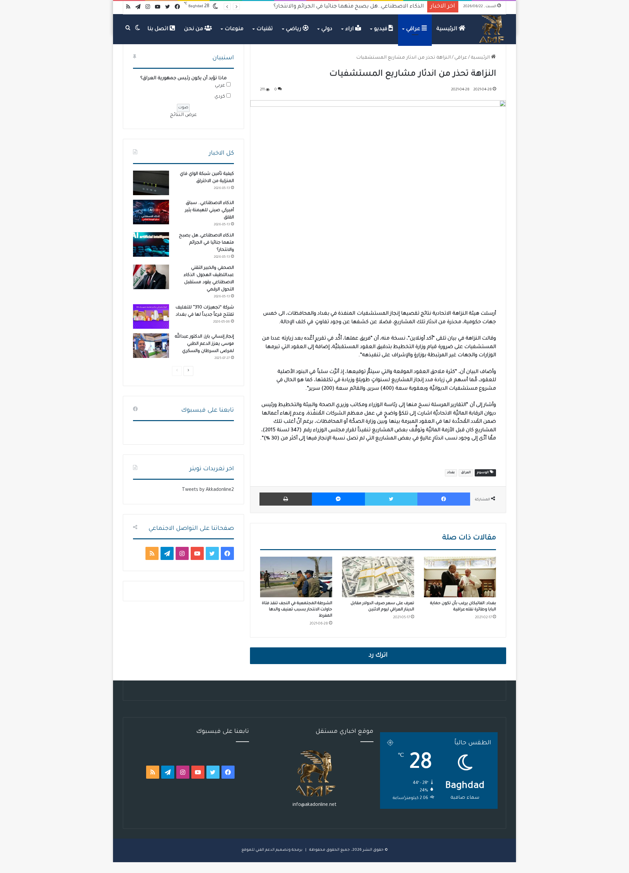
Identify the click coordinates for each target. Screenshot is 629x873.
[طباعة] (285, 499)
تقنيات (265, 29)
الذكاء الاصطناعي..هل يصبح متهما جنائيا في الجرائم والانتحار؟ (206, 242)
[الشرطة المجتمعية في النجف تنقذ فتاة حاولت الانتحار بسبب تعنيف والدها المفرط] (296, 577)
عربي (220, 85)
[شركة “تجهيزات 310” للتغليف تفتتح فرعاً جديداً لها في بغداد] (151, 316)
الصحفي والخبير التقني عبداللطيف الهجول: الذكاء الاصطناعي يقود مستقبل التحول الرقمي (320, 6)
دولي (326, 29)
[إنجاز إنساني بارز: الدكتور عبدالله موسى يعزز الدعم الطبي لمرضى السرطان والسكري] (151, 345)
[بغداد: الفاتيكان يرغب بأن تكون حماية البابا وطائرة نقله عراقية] (460, 577)
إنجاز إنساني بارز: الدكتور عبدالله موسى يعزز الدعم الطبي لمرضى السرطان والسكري (204, 344)
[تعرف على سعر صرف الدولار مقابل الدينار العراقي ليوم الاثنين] (378, 577)
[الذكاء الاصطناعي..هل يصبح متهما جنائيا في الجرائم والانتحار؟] (151, 244)
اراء (350, 29)
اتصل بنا (158, 29)
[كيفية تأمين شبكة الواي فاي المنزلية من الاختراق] (151, 183)
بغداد (451, 472)
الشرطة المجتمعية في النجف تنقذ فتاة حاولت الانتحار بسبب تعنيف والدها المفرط (297, 609)
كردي (220, 97)
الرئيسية (447, 29)
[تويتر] (391, 499)
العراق (466, 472)
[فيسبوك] (443, 499)
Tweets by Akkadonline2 (208, 490)
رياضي (294, 29)
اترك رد (378, 655)
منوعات (234, 29)
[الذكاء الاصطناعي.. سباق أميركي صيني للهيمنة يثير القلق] (151, 212)
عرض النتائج (183, 115)
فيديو (381, 29)
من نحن (194, 29)
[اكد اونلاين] (492, 29)
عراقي (414, 29)
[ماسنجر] (338, 499)
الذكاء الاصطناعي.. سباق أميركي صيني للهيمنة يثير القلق (209, 210)
